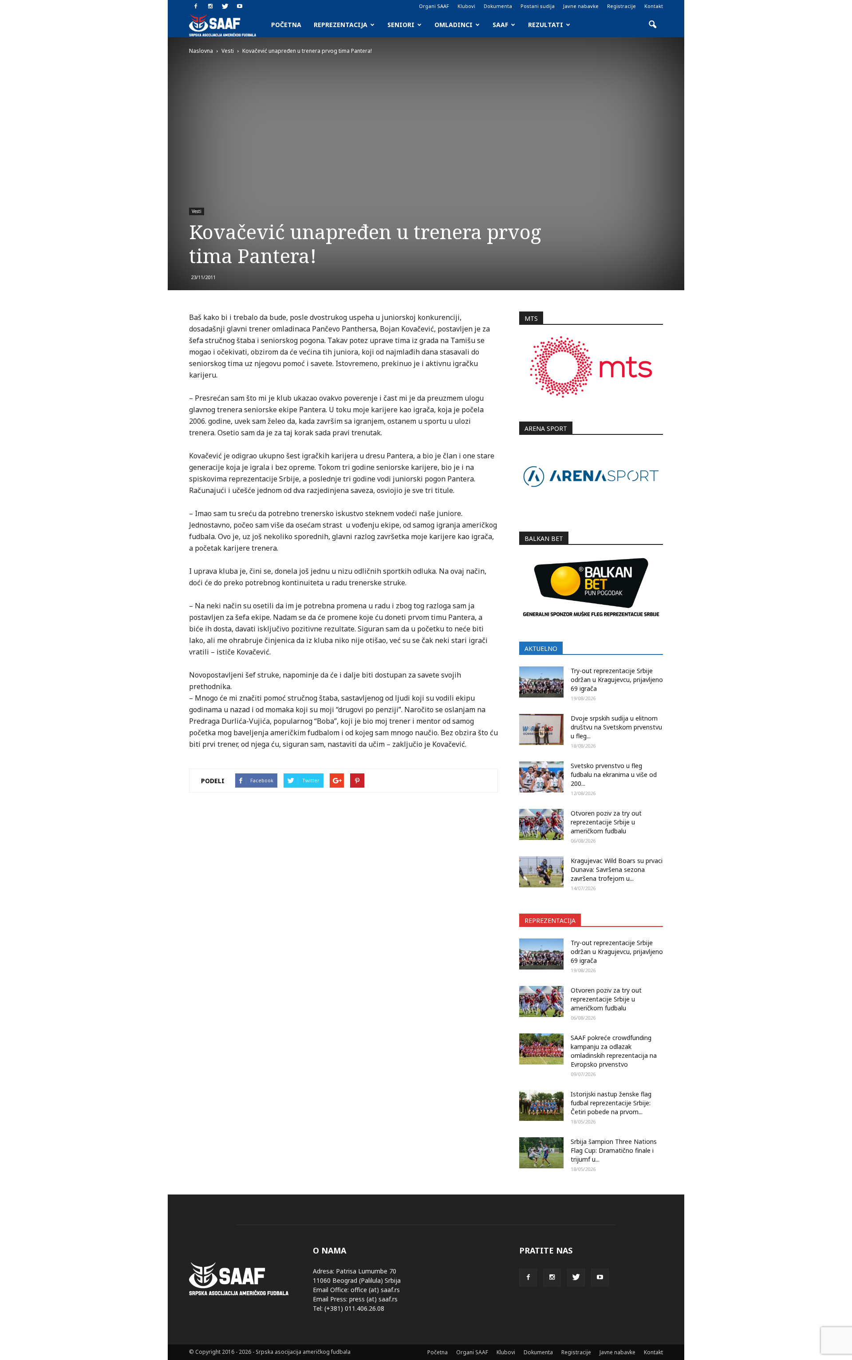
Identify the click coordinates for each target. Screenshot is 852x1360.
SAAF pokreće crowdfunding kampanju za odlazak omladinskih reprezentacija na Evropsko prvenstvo (614, 1050)
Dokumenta (498, 6)
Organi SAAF (434, 6)
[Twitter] (225, 6)
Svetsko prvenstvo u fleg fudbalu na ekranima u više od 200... (614, 774)
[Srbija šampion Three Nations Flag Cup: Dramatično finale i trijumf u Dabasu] (541, 1152)
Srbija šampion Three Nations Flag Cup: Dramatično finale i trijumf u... (614, 1150)
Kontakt (653, 6)
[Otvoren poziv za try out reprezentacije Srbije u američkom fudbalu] (541, 824)
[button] (652, 24)
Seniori (400, 24)
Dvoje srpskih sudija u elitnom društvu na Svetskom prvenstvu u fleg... (616, 727)
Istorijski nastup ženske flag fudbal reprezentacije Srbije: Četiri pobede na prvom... (611, 1103)
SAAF (500, 24)
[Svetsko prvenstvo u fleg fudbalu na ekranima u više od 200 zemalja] (541, 776)
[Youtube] (239, 6)
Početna (286, 24)
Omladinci (453, 24)
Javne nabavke (581, 6)
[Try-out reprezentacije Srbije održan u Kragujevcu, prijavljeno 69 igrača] (541, 682)
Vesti (196, 211)
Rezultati (545, 24)
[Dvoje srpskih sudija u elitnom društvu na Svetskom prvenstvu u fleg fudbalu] (541, 729)
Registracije (621, 6)
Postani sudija (538, 6)
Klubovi (466, 6)
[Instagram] (210, 6)
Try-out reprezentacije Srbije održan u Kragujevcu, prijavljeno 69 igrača (617, 679)
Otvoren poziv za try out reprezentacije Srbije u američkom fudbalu (606, 822)
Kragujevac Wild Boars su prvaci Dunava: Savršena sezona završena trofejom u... (617, 869)
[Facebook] (195, 6)
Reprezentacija (340, 24)
